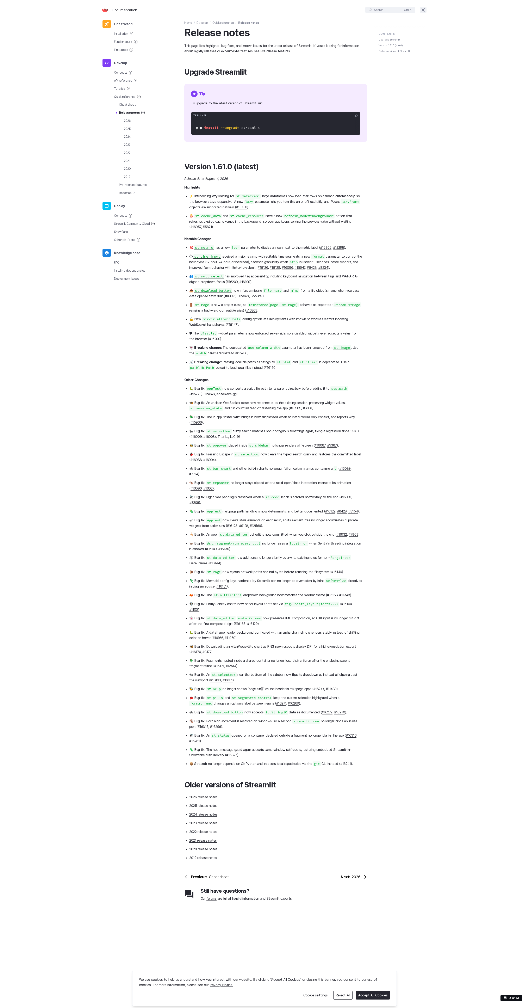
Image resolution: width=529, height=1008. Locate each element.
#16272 (327, 712)
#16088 (196, 460)
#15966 (196, 422)
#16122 (330, 511)
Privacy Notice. (221, 985)
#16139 (223, 549)
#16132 (341, 534)
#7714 (193, 474)
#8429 (342, 511)
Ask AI (511, 998)
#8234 (323, 267)
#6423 (312, 267)
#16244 (318, 689)
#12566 (255, 526)
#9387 (332, 445)
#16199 (215, 680)
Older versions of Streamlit (394, 51)
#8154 (353, 511)
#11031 (194, 609)
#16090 (196, 488)
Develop (202, 22)
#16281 (194, 741)
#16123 (232, 526)
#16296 (215, 727)
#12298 (338, 247)
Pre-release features (275, 51)
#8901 (307, 408)
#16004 (209, 460)
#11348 (344, 595)
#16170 (196, 652)
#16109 (244, 282)
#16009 (196, 437)
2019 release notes (203, 858)
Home (188, 22)
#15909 (295, 408)
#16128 (275, 267)
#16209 (214, 339)
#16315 (203, 727)
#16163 (332, 595)
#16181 (228, 680)
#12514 (231, 666)
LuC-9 (234, 437)
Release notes (248, 22)
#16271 (281, 703)
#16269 (293, 703)
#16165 (240, 624)
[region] (264, 988)
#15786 (241, 353)
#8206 (194, 502)
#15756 (241, 207)
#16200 (232, 282)
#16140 (211, 549)
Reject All (343, 995)
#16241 (345, 764)
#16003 (209, 437)
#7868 (353, 534)
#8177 (207, 652)
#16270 (339, 712)
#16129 (252, 624)
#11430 (331, 689)
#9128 (243, 526)
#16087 (320, 445)
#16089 (345, 468)
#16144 (214, 563)
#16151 (222, 586)
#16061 (230, 296)
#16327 (231, 755)
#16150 (270, 367)
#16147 (232, 324)
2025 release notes (203, 806)
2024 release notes (203, 814)
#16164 (346, 604)
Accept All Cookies (373, 995)
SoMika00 (258, 296)
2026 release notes (203, 797)
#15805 (325, 247)
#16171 (219, 666)
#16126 (263, 267)
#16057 (196, 227)
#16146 (336, 572)
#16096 (287, 267)
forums (211, 898)
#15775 (196, 394)
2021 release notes (203, 840)
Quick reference (223, 22)
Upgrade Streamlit (389, 39)
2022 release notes (203, 832)
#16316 (351, 735)
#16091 (346, 497)
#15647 (299, 267)
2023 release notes (203, 823)
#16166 (218, 638)
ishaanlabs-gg (227, 394)
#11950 (230, 638)
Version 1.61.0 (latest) (391, 45)
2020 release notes (203, 849)
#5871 (207, 227)
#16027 (208, 488)
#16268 (251, 310)
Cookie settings (315, 995)
